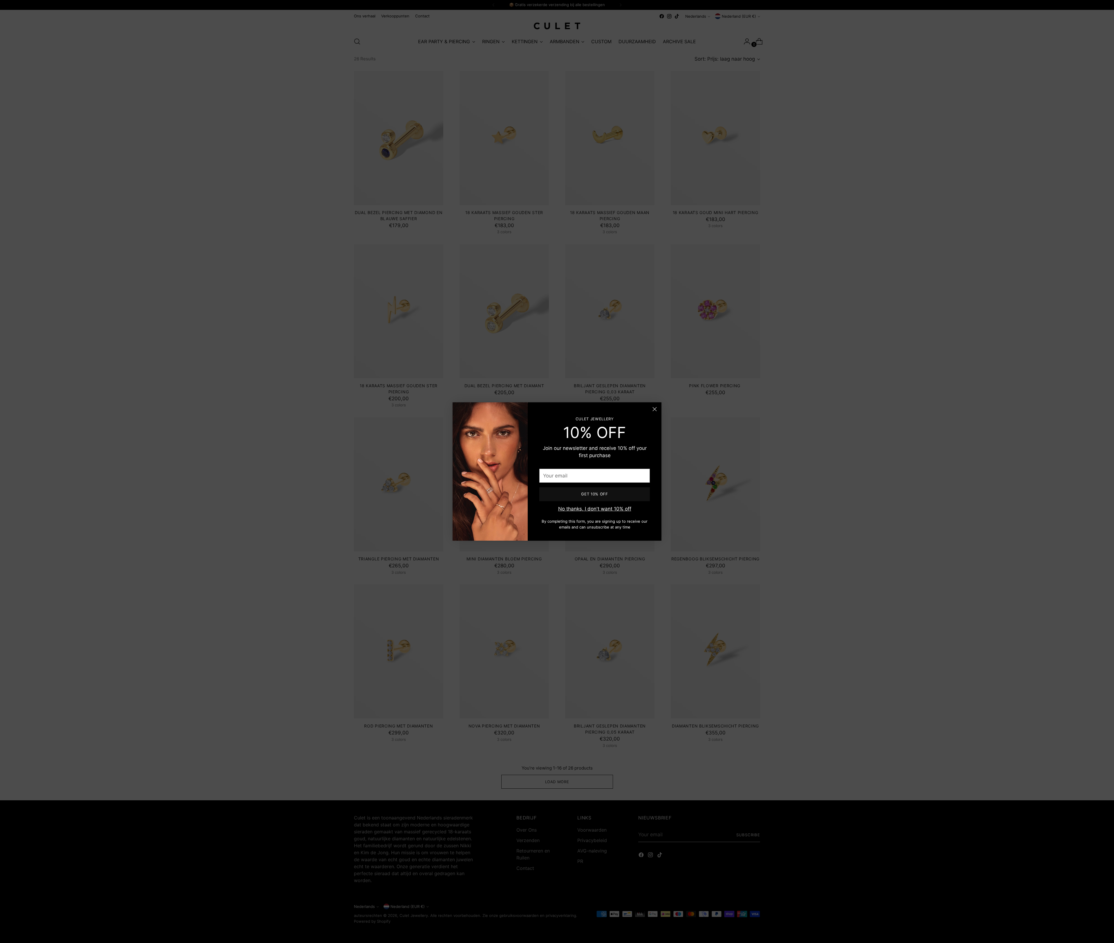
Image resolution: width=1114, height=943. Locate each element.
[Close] (654, 409)
